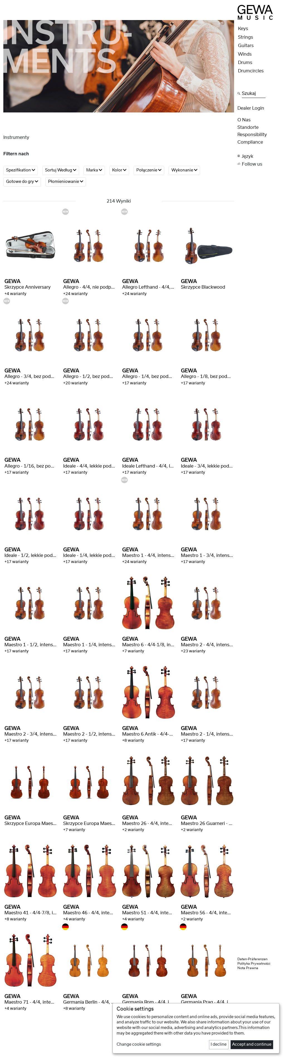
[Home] (255, 12)
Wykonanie (182, 170)
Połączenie (147, 170)
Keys (243, 28)
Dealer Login (250, 108)
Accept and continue (251, 1044)
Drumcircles (251, 71)
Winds (245, 54)
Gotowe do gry (20, 182)
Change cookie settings (139, 1044)
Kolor (117, 170)
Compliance (250, 142)
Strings (245, 37)
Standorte (248, 127)
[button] (259, 156)
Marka (92, 170)
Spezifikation (19, 170)
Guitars (246, 45)
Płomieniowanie (64, 182)
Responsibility (252, 134)
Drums (245, 62)
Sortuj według (59, 170)
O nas (243, 120)
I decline (219, 1044)
